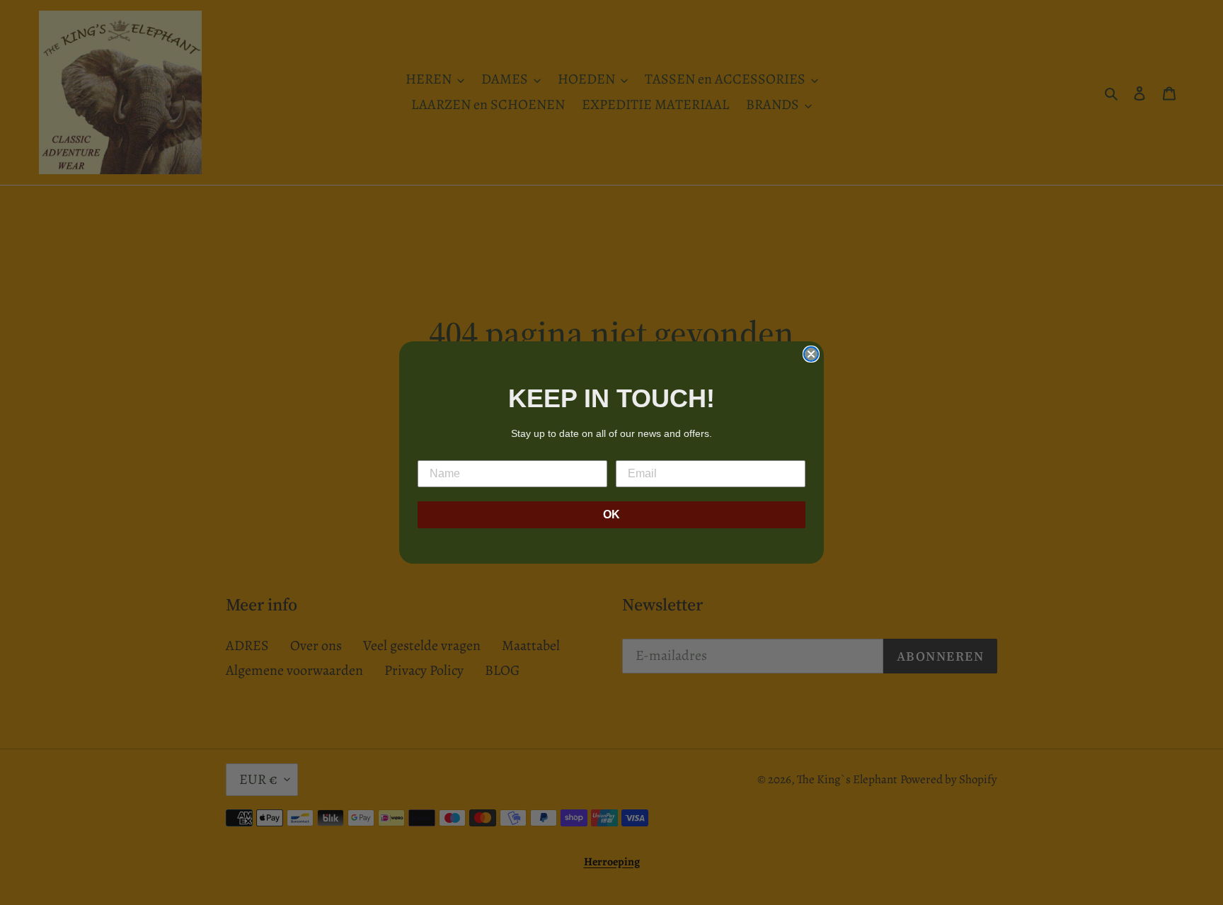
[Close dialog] (811, 354)
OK (611, 514)
